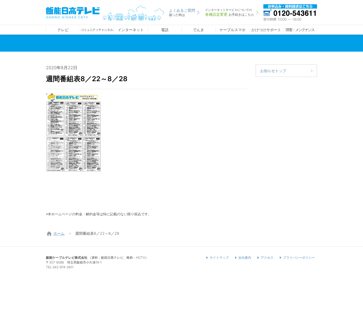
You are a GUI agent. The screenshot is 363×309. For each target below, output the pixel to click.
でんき (198, 29)
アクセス (267, 257)
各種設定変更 (229, 12)
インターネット (131, 29)
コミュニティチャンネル (97, 30)
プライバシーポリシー (299, 257)
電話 (164, 29)
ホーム (59, 233)
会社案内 (244, 257)
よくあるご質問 (182, 12)
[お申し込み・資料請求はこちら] (290, 12)
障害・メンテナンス (300, 29)
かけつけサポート (266, 29)
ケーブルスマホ (233, 29)
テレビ (63, 29)
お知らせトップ (273, 70)
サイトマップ (219, 257)
